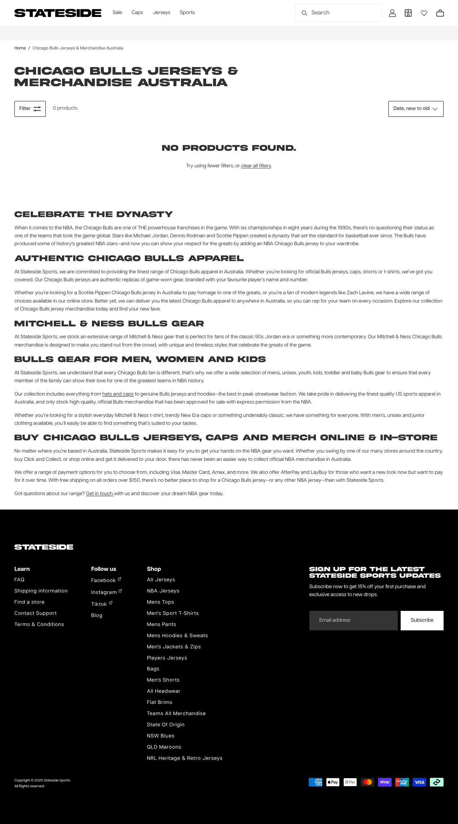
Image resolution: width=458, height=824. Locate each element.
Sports (187, 13)
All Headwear (164, 691)
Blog (96, 615)
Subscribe (422, 620)
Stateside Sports (57, 781)
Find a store (29, 602)
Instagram (104, 592)
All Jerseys (161, 580)
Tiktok (100, 604)
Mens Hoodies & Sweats (177, 636)
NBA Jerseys (163, 591)
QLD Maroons (164, 747)
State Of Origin (166, 725)
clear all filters (256, 166)
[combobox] (330, 13)
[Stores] (408, 13)
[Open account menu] (392, 13)
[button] (416, 109)
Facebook (104, 580)
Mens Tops (160, 602)
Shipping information (41, 591)
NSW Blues (161, 736)
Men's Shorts (163, 680)
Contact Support (35, 613)
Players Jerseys (167, 658)
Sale (117, 13)
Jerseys (161, 13)
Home (20, 48)
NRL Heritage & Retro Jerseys (185, 758)
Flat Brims (159, 702)
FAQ (19, 580)
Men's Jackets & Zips (174, 647)
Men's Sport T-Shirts (173, 613)
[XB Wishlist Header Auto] (424, 13)
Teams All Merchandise (176, 714)
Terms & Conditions (39, 624)
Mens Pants (161, 624)
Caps (137, 13)
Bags (153, 669)
